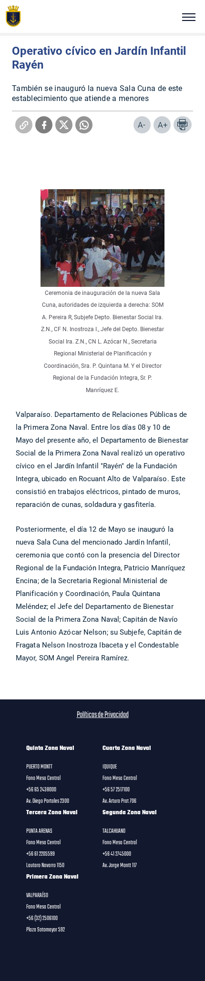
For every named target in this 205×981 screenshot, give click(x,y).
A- (141, 124)
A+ (163, 124)
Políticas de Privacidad (103, 715)
